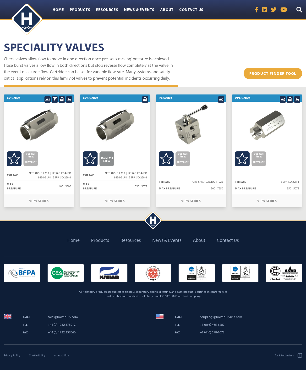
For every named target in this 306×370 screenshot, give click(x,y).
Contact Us (191, 9)
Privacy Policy (12, 355)
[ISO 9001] (197, 273)
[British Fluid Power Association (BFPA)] (22, 273)
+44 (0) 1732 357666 (62, 332)
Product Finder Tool (272, 73)
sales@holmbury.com (63, 317)
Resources (107, 9)
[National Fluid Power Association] (153, 273)
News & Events (139, 9)
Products (80, 9)
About (167, 9)
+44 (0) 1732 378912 (62, 324)
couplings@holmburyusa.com (221, 317)
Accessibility (61, 355)
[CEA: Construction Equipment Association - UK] (66, 273)
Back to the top (284, 355)
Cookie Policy (37, 355)
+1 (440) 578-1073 (212, 332)
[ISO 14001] (240, 273)
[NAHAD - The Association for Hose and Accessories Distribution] (109, 273)
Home (58, 9)
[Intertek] (284, 273)
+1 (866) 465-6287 (212, 324)
